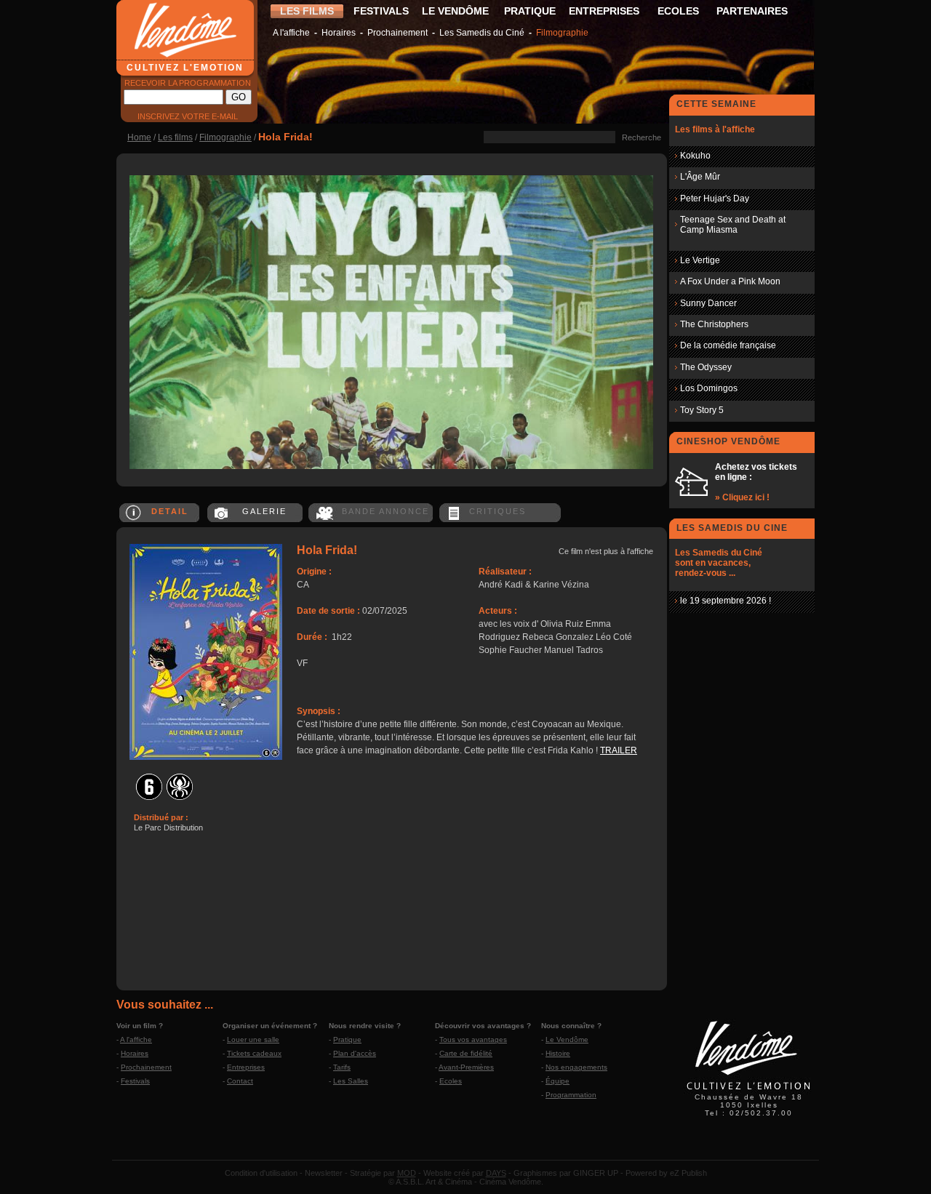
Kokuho (695, 156)
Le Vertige (700, 260)
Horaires (338, 33)
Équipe (558, 1081)
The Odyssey (706, 367)
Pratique (347, 1039)
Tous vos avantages (473, 1039)
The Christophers (714, 324)
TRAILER (618, 750)
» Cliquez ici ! (742, 497)
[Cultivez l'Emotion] (391, 466)
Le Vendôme (567, 1039)
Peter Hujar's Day (714, 198)
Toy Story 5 (702, 410)
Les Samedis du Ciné (481, 33)
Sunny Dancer (708, 303)
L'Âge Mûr (700, 177)
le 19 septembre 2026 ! (725, 601)
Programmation (571, 1095)
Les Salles (350, 1081)
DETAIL (169, 511)
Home (139, 137)
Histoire (558, 1053)
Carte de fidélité (465, 1053)
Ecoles (450, 1081)
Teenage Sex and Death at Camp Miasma (733, 225)
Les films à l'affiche (715, 129)
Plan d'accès (354, 1053)
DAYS (496, 1173)
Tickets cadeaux (254, 1053)
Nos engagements (576, 1067)
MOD (406, 1173)
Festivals (135, 1081)
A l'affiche (291, 33)
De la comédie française (728, 345)
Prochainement (397, 33)
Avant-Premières (466, 1067)
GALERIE (264, 511)
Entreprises (246, 1067)
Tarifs (342, 1067)
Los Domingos (709, 388)
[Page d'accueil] (749, 1092)
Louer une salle (253, 1039)
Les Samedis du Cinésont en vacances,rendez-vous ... (718, 563)
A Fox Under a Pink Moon (730, 281)
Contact (240, 1081)
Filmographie (562, 33)
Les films (175, 137)
